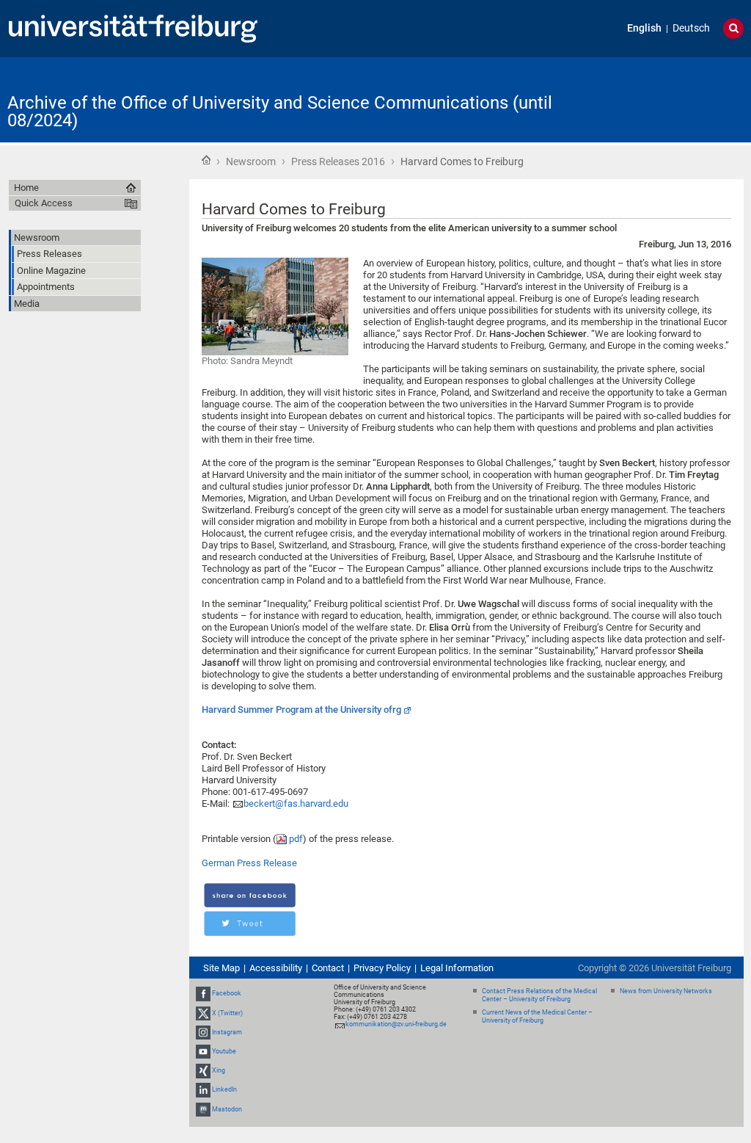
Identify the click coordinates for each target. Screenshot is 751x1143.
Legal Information (457, 967)
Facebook (226, 993)
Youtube (224, 1051)
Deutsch (691, 28)
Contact (328, 967)
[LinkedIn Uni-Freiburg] (203, 1089)
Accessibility (275, 967)
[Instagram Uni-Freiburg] (203, 1032)
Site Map (221, 967)
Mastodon (227, 1109)
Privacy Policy (382, 967)
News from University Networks (666, 991)
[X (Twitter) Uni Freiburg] (203, 1013)
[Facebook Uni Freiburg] (203, 993)
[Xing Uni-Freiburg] (203, 1070)
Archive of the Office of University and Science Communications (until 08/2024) (279, 111)
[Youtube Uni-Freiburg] (203, 1051)
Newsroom (251, 161)
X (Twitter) (227, 1013)
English (644, 28)
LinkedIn (224, 1089)
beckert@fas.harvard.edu (295, 803)
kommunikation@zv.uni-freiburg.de (396, 1024)
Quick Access (44, 202)
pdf (296, 838)
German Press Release (249, 862)
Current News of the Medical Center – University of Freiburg (537, 1016)
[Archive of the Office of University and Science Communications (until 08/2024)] (672, 99)
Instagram (227, 1032)
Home (206, 160)
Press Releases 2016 (338, 161)
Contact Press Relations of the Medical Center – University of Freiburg (539, 995)
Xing (218, 1070)
